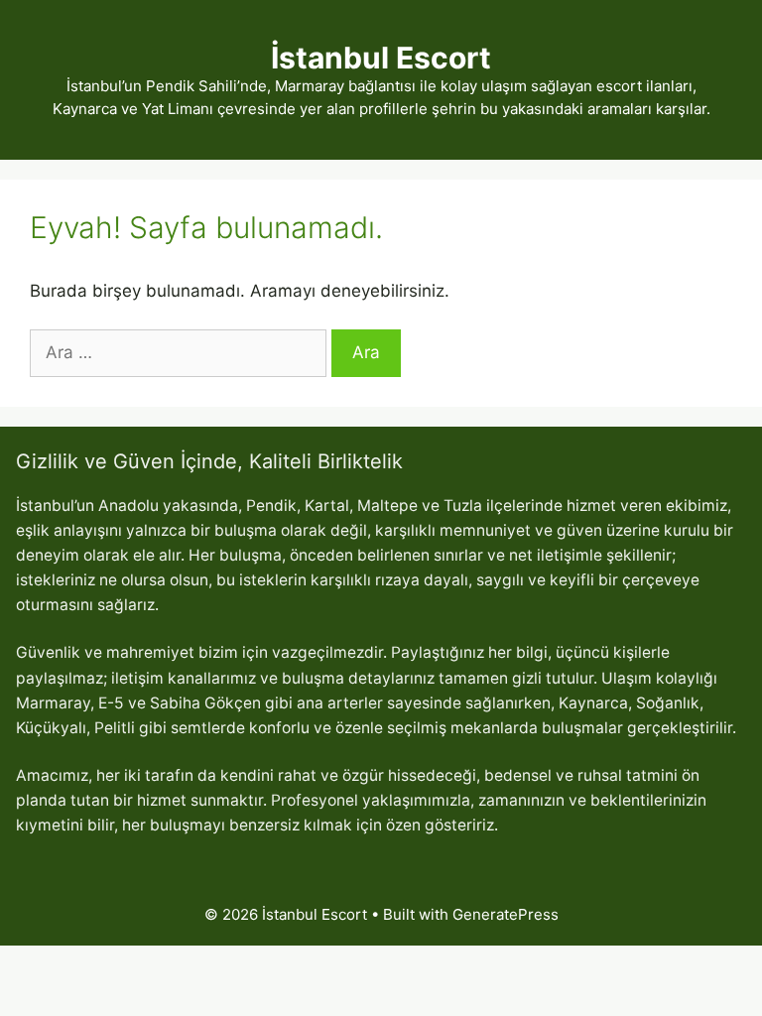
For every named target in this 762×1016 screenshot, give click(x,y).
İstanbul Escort (381, 57)
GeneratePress (505, 914)
